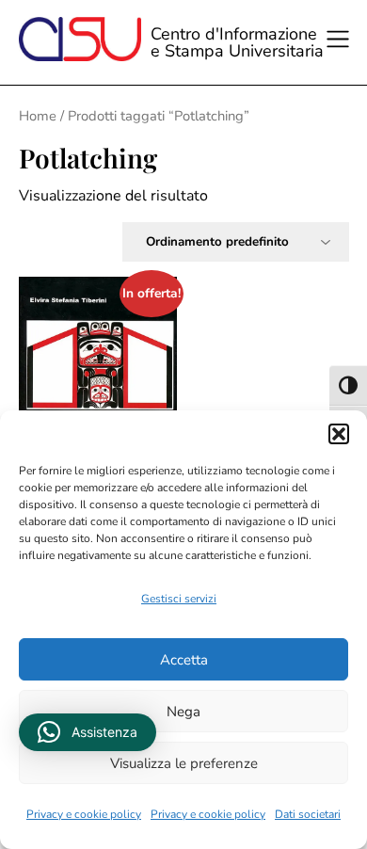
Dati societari (308, 814)
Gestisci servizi (178, 598)
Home (37, 115)
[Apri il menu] (341, 42)
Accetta (184, 659)
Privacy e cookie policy (83, 814)
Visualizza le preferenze (184, 763)
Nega (183, 711)
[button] (338, 433)
